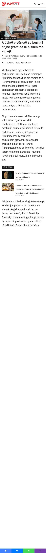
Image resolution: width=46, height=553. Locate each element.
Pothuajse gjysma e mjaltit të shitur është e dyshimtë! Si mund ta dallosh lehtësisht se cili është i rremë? (30, 189)
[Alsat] (11, 4)
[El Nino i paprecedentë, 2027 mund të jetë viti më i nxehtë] (8, 175)
